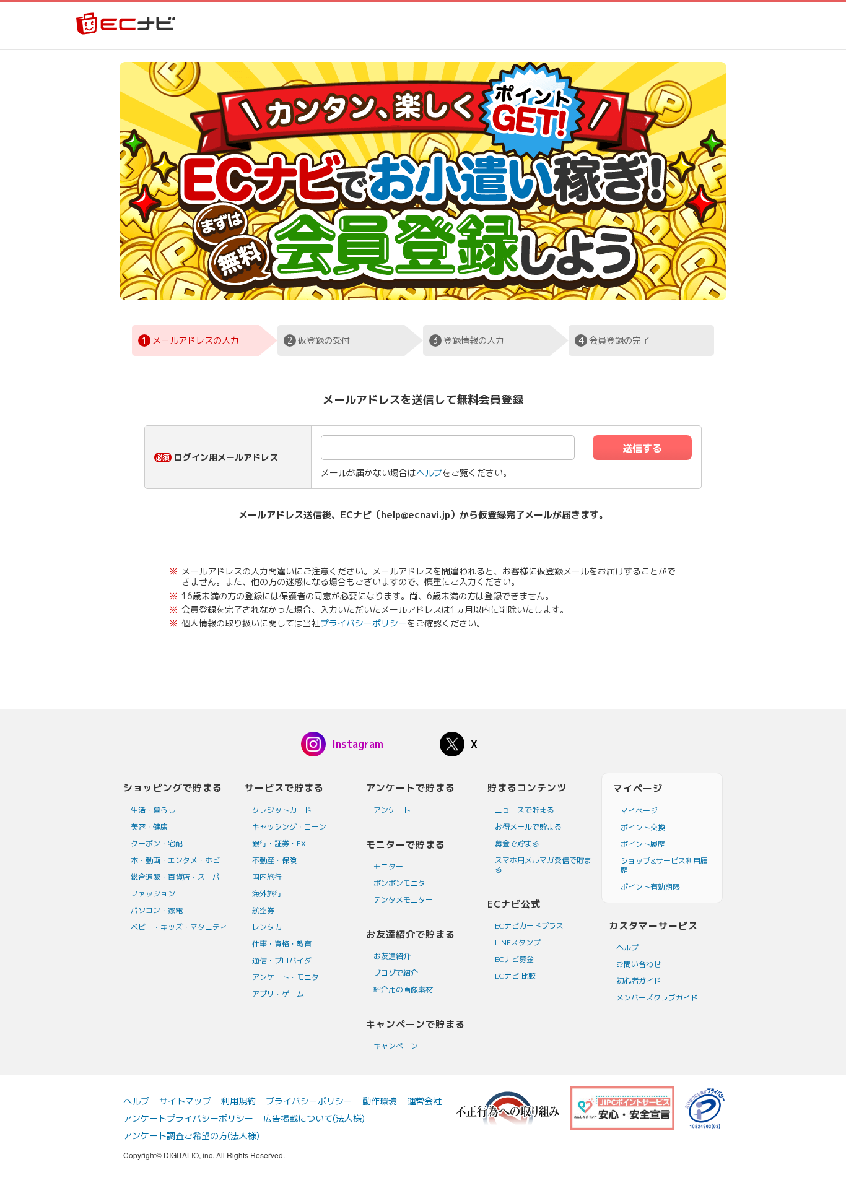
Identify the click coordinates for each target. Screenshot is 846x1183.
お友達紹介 (392, 956)
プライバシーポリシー (363, 623)
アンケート (392, 810)
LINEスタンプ (518, 942)
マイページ (639, 810)
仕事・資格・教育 (282, 943)
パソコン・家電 (157, 910)
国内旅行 (267, 877)
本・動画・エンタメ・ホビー (179, 860)
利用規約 (238, 1101)
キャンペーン (395, 1046)
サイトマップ (185, 1101)
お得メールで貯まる (528, 826)
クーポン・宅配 (157, 843)
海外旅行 (267, 893)
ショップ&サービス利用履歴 (664, 865)
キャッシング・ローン (289, 826)
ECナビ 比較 (515, 976)
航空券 (263, 910)
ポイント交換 (643, 827)
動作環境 (379, 1101)
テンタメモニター (403, 900)
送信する (642, 448)
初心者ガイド (638, 981)
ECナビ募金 (514, 959)
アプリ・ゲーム (278, 994)
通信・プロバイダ (282, 960)
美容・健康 (149, 826)
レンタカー (270, 927)
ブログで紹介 (395, 973)
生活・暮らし (153, 810)
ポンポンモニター (403, 883)
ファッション (153, 893)
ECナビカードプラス (529, 926)
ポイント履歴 (643, 844)
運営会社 (424, 1101)
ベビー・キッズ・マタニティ (179, 927)
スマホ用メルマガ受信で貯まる (543, 865)
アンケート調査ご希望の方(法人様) (191, 1136)
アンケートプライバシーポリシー (188, 1118)
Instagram (357, 744)
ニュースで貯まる (524, 810)
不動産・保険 (274, 860)
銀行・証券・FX (279, 843)
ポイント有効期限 (650, 887)
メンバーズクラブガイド (657, 997)
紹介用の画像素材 (403, 989)
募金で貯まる (517, 843)
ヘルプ (429, 473)
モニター (388, 866)
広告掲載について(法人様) (314, 1118)
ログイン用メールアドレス (226, 457)
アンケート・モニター (289, 977)
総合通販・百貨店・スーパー (179, 877)
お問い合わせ (638, 964)
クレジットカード (282, 810)
